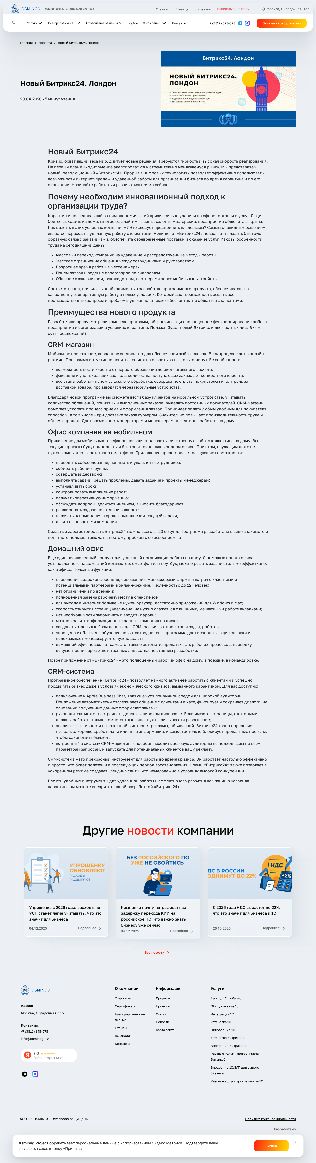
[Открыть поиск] (14, 23)
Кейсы (133, 23)
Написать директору (233, 9)
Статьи (161, 1014)
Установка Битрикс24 (227, 1038)
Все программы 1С (61, 23)
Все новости (155, 952)
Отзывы (162, 9)
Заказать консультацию (282, 23)
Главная (26, 43)
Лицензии (203, 9)
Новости (45, 43)
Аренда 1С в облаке (226, 998)
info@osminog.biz (35, 1039)
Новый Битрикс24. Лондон (79, 43)
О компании (151, 23)
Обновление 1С (223, 1030)
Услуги (32, 23)
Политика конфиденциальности (270, 1119)
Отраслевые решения (102, 23)
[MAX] (247, 23)
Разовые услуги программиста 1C (237, 1081)
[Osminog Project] (25, 8)
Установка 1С (221, 1022)
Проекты (163, 1006)
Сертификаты (125, 1006)
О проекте (123, 998)
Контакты (179, 23)
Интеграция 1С (222, 1014)
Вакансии (122, 1036)
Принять (271, 1145)
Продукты (163, 998)
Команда (181, 9)
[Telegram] (240, 23)
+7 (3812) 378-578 (221, 23)
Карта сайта (165, 1030)
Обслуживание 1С (225, 1006)
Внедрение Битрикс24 (228, 1046)
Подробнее (87, 928)
